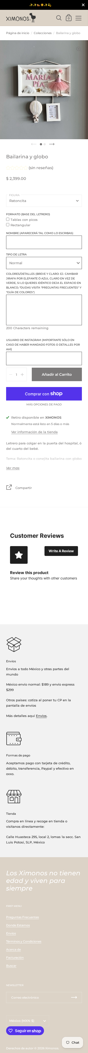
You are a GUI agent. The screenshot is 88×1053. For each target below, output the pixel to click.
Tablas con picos (24, 220)
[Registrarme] (74, 997)
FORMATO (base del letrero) (28, 214)
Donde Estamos (18, 925)
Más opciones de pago (44, 404)
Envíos (41, 716)
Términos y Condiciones (23, 941)
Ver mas (13, 468)
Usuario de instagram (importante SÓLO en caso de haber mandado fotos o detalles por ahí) (43, 344)
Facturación (15, 957)
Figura (14, 195)
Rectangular (20, 225)
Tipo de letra (16, 254)
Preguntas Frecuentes (22, 917)
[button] (29, 168)
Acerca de (13, 949)
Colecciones (43, 33)
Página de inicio (17, 33)
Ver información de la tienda (34, 432)
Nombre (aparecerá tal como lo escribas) (39, 233)
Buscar (11, 965)
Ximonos (51, 1048)
